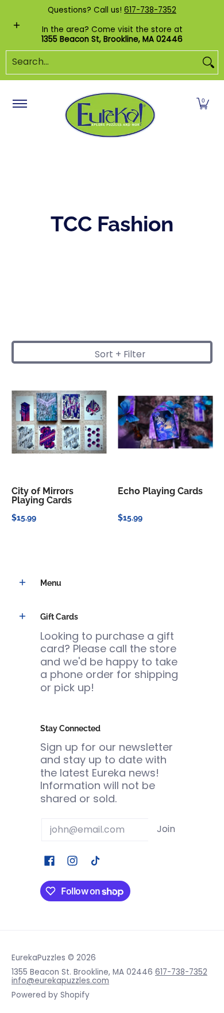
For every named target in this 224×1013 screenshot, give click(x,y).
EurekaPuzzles (38, 957)
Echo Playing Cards (160, 491)
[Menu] (19, 104)
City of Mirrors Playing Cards (42, 496)
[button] (203, 104)
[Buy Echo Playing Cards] (165, 422)
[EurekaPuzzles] (110, 115)
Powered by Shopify (50, 995)
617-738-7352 (150, 10)
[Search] (208, 62)
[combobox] (102, 62)
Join (166, 828)
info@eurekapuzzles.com (60, 980)
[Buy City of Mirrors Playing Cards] (58, 422)
